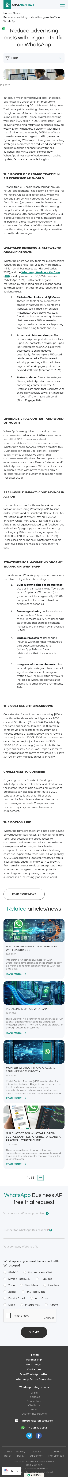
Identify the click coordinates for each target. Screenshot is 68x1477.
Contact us (34, 1369)
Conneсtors (34, 1401)
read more (13, 973)
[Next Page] (40, 1178)
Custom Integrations (34, 1413)
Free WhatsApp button (34, 1374)
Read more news (24, 894)
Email (34, 1409)
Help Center (34, 1364)
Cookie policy (8, 1453)
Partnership (34, 1359)
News (16, 13)
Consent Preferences (56, 1453)
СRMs (34, 1392)
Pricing (34, 1354)
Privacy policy (20, 1453)
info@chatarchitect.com (37, 1420)
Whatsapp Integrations (34, 1387)
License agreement (36, 1453)
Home (7, 13)
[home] (18, 4)
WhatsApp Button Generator (34, 1379)
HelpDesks (34, 1397)
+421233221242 (37, 1427)
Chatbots (34, 1405)
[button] (62, 4)
